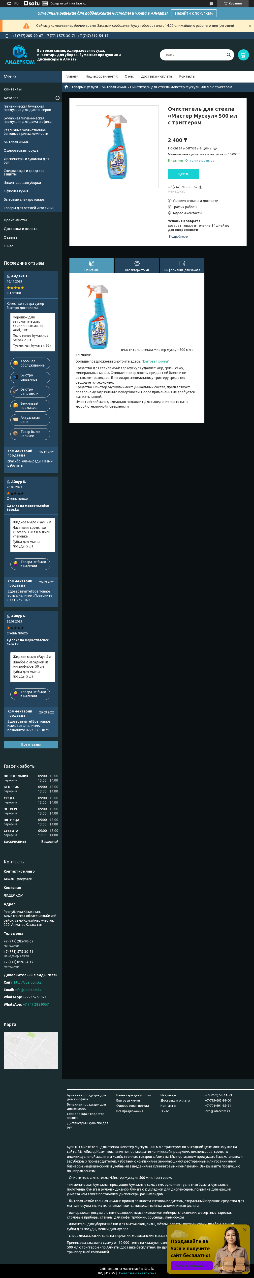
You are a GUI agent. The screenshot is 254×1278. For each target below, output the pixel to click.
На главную (169, 1095)
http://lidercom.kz (28, 982)
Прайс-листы (15, 220)
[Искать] (228, 54)
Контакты (187, 76)
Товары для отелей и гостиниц (29, 208)
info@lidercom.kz (28, 990)
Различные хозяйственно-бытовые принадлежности (26, 132)
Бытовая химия (114, 87)
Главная (72, 76)
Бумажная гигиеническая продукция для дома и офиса (28, 120)
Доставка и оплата (156, 76)
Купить (183, 174)
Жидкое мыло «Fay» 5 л (32, 522)
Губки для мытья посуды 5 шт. (26, 544)
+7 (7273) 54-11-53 (218, 1095)
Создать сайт (60, 3)
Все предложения (129, 1111)
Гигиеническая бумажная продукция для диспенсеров (27, 108)
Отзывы (11, 237)
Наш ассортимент (100, 76)
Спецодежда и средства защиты (24, 172)
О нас (129, 76)
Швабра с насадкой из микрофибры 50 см (31, 664)
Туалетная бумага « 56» (32, 345)
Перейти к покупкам (194, 13)
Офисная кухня (16, 191)
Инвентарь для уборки (22, 183)
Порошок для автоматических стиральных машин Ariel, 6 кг (28, 323)
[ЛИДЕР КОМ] (20, 55)
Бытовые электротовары (24, 199)
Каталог (11, 98)
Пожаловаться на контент (137, 1273)
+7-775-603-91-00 (218, 1100)
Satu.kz (149, 1268)
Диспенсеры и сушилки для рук (26, 160)
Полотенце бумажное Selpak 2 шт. (31, 338)
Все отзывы (31, 744)
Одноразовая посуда (21, 150)
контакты (13, 89)
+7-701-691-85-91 (218, 1105)
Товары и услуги (84, 87)
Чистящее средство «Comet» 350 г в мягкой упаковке (31, 532)
